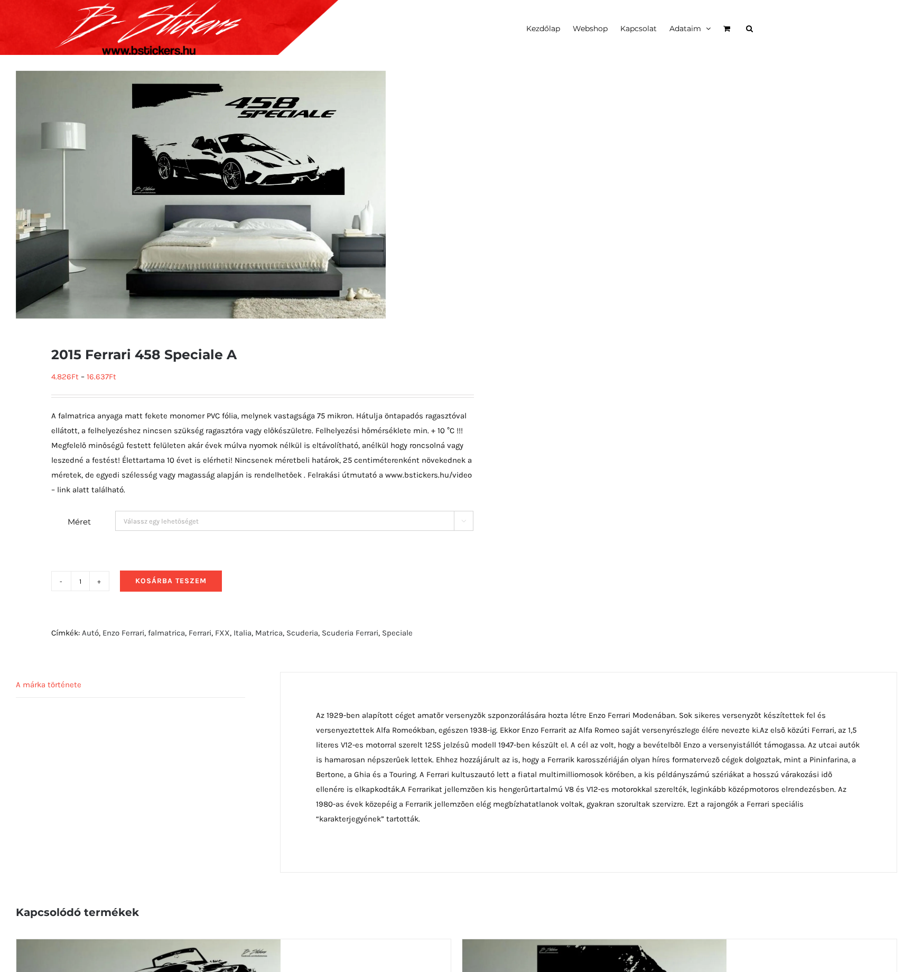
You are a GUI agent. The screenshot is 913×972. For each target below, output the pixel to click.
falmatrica (166, 633)
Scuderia (302, 633)
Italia (242, 633)
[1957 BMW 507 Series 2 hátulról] (148, 946)
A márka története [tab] (48, 684)
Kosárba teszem (171, 580)
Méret (79, 522)
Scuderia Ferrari (350, 633)
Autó (90, 633)
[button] (749, 27)
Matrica (269, 633)
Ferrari (200, 633)
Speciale (397, 633)
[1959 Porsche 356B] (594, 946)
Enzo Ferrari (123, 633)
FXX (222, 633)
